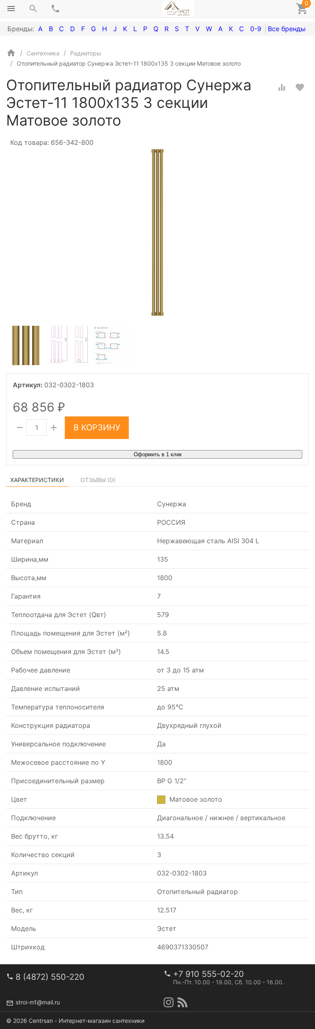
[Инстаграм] (168, 1002)
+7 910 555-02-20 (208, 974)
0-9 (255, 29)
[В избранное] (300, 87)
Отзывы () (97, 479)
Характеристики (37, 479)
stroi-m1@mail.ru (38, 1002)
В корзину (96, 427)
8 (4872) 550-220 (50, 977)
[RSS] (182, 1002)
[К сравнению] (282, 87)
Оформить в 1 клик (158, 454)
